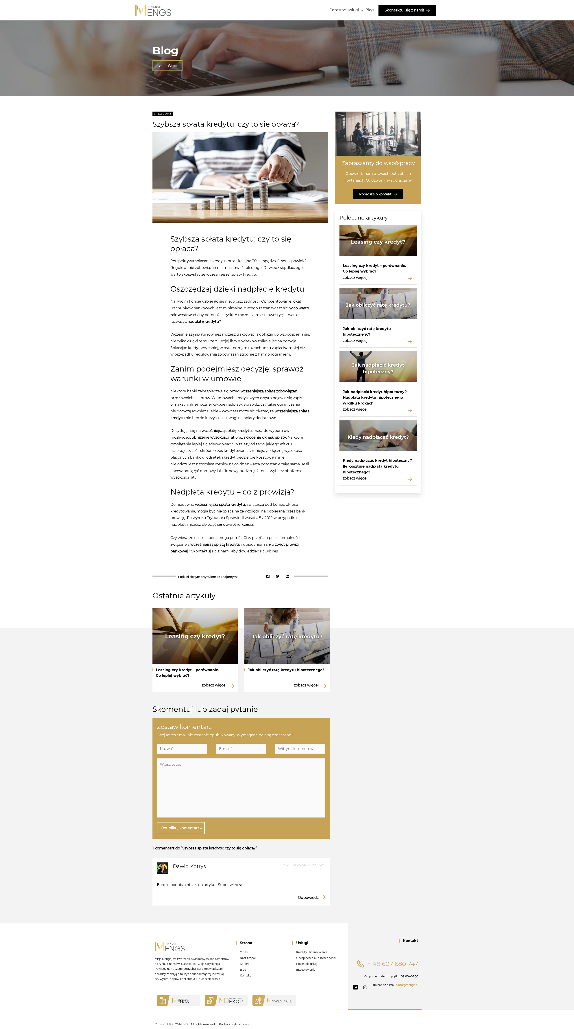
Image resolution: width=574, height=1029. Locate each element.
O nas (244, 952)
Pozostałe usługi (307, 963)
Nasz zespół (248, 958)
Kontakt (245, 975)
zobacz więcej (355, 277)
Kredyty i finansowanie (311, 952)
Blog (243, 969)
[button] (268, 576)
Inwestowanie (305, 969)
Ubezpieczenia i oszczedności (316, 958)
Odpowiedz (308, 897)
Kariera (245, 963)
